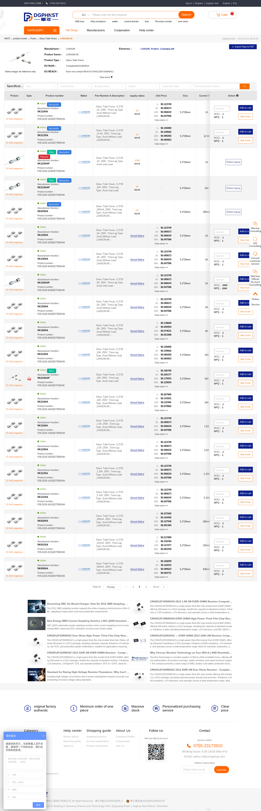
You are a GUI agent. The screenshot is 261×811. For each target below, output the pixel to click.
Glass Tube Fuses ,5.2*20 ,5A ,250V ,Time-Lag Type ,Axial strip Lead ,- (109, 282)
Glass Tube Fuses (48, 38)
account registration (97, 741)
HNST (7, 38)
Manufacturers (96, 30)
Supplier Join (212, 3)
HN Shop (71, 30)
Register (199, 3)
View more (161, 120)
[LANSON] (84, 112)
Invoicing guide (72, 741)
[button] (81, 14)
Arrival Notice (137, 235)
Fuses (33, 38)
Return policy (71, 736)
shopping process (96, 736)
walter (115, 21)
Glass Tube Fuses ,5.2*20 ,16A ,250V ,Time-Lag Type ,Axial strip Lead (109, 187)
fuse (147, 21)
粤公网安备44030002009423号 (147, 800)
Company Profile (125, 736)
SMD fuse (79, 21)
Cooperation (122, 30)
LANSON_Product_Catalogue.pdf (157, 49)
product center (20, 38)
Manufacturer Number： (49, 110)
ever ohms (183, 21)
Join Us (120, 746)
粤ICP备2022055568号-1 (109, 800)
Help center (146, 30)
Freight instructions (97, 746)
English (226, 3)
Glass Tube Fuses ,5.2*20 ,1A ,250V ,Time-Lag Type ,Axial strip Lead (109, 161)
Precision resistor (163, 21)
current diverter (131, 21)
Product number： (51, 117)
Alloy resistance (98, 21)
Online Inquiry (233, 162)
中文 (235, 3)
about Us (69, 746)
